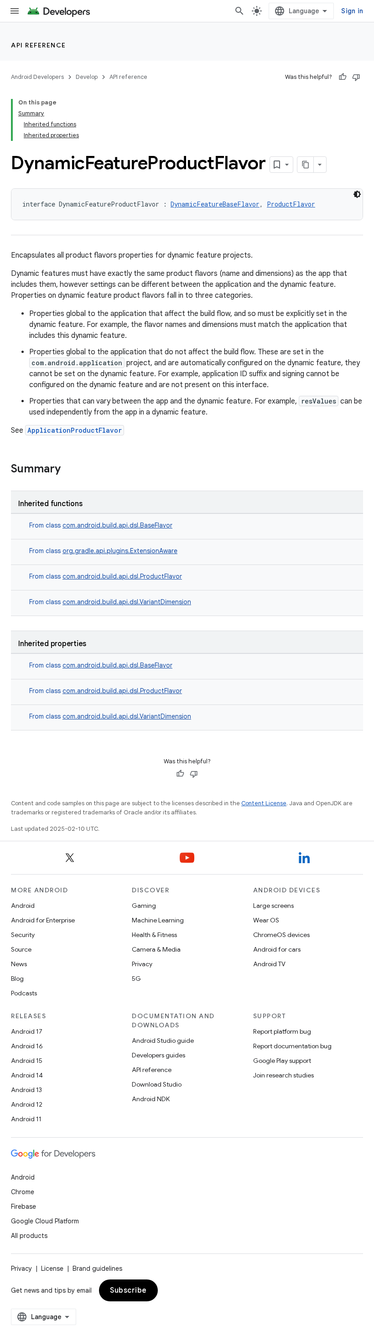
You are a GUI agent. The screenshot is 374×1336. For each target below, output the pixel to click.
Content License (263, 803)
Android (23, 905)
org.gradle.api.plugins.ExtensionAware (119, 551)
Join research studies (283, 1075)
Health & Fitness (154, 935)
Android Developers (37, 77)
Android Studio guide (163, 1040)
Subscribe (128, 1290)
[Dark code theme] (357, 194)
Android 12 (26, 1104)
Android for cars (277, 949)
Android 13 (26, 1090)
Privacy (142, 964)
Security (23, 935)
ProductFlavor (291, 204)
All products (29, 1236)
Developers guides (158, 1055)
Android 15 (26, 1060)
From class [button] (100, 525)
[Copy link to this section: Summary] (70, 469)
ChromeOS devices (281, 935)
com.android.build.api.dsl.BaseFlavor (117, 525)
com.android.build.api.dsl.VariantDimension (126, 602)
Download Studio (157, 1084)
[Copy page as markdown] (305, 164)
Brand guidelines (97, 1268)
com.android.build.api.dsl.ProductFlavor (122, 576)
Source (21, 949)
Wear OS (266, 920)
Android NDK (151, 1099)
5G (136, 978)
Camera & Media (156, 949)
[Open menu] (14, 11)
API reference (38, 45)
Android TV (269, 964)
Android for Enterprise (43, 920)
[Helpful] (342, 77)
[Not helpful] (356, 77)
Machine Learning (158, 920)
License (52, 1268)
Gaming (144, 905)
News (19, 964)
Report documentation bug (292, 1046)
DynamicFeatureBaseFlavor (215, 204)
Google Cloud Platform (45, 1221)
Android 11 (26, 1119)
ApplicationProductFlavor (74, 430)
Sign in (352, 11)
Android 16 (27, 1046)
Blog (17, 978)
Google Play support (282, 1060)
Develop (87, 77)
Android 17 (26, 1031)
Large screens (273, 905)
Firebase (23, 1206)
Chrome (22, 1192)
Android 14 (27, 1075)
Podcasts (24, 993)
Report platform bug (282, 1031)
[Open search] (239, 10)
